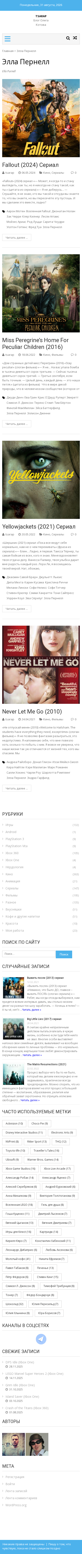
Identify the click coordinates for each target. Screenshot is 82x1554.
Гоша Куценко (17, 1214)
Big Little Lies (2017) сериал (44, 1019)
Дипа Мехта (15, 582)
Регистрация (14, 1477)
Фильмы (57, 355)
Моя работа (14, 930)
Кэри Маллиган (36, 767)
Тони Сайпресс (63, 593)
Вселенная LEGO (19, 1205)
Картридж (49, 1232)
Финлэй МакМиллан (20, 408)
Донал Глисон (42, 762)
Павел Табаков (17, 1268)
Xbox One (12, 860)
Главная (8, 51)
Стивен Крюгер (17, 593)
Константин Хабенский (53, 1241)
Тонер (12, 1295)
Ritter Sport (37, 1141)
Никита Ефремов (51, 1259)
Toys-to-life (15, 1150)
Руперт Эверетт (67, 397)
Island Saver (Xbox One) (22, 1396)
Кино (46, 173)
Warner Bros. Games (42, 1159)
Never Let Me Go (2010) (32, 711)
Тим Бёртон (62, 402)
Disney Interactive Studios (24, 1132)
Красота (11, 923)
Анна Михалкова (18, 1196)
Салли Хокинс (16, 772)
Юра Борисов (49, 1313)
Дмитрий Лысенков (52, 1214)
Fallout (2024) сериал (30, 165)
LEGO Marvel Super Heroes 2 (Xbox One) (34, 1374)
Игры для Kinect (18, 1232)
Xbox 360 (12, 853)
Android (10, 832)
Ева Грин (30, 397)
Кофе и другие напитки (22, 916)
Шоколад (14, 1304)
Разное (10, 902)
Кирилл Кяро (16, 1241)
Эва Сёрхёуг (34, 598)
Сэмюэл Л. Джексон (20, 402)
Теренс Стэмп (43, 402)
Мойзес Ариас (16, 221)
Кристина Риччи (56, 582)
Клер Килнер (31, 216)
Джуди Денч (15, 397)
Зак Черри (14, 216)
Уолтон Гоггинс (17, 227)
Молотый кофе (18, 1259)
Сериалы (58, 173)
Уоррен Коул (15, 598)
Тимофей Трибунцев (59, 1286)
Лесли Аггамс (50, 216)
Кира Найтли (15, 767)
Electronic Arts (62, 1132)
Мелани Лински (17, 587)
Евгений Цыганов (19, 1223)
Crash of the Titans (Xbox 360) (27, 1408)
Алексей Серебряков (21, 1187)
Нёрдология (14, 867)
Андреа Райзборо (19, 762)
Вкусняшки (13, 909)
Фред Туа (35, 227)
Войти (10, 1484)
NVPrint (12, 1141)
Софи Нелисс (38, 587)
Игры (9, 825)
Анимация (12, 881)
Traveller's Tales (46, 1150)
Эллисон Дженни (38, 413)
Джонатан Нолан (63, 211)
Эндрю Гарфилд (38, 777)
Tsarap (41, 16)
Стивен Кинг (47, 1277)
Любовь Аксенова (59, 1250)
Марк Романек (58, 767)
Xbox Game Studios (20, 1169)
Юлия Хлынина (18, 1313)
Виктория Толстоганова (57, 1196)
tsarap (9, 173)
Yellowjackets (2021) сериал (38, 526)
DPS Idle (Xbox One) (19, 1362)
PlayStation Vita (16, 846)
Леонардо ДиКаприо (21, 1250)
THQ (60, 1141)
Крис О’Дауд (46, 397)
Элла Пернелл (52, 227)
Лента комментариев (21, 1498)
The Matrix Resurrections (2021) (46, 1064)
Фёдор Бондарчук (40, 1295)
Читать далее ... (17, 238)
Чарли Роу (33, 772)
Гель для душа (52, 1205)
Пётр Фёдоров (17, 1277)
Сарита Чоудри (53, 221)
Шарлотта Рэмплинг (56, 772)
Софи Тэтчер (57, 587)
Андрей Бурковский (60, 1187)
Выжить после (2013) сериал (45, 977)
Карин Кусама (34, 582)
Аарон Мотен (16, 211)
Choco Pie (39, 1123)
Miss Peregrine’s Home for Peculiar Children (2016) (35, 343)
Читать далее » (31, 1010)
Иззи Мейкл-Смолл (65, 762)
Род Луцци (34, 221)
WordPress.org (15, 1505)
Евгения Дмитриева (56, 1223)
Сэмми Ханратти (40, 593)
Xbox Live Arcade (57, 1169)
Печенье (45, 1268)
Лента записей (16, 1491)
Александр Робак (19, 1178)
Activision (14, 1123)
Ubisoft (12, 1159)
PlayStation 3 (14, 839)
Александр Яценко (56, 1178)
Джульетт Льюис (50, 577)
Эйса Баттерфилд (47, 408)
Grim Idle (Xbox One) (20, 1385)
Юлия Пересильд (45, 1304)
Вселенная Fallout (38, 211)
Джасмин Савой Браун (22, 577)
